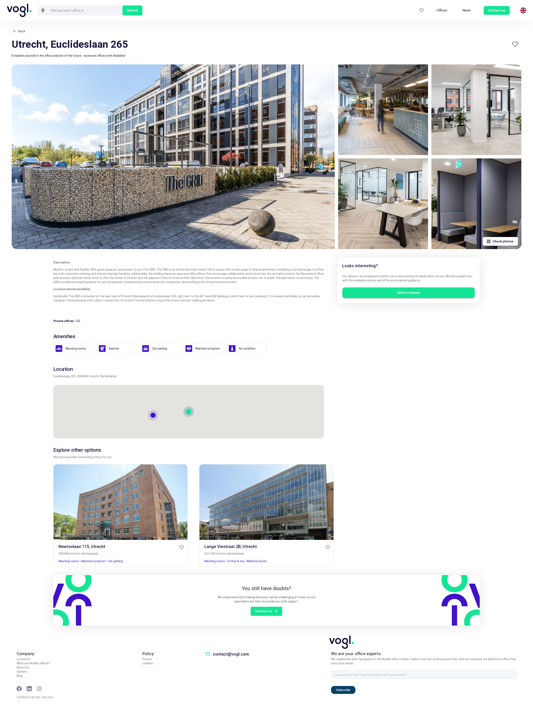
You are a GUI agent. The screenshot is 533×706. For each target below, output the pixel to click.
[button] (515, 44)
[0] (421, 10)
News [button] (466, 10)
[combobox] (85, 10)
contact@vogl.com (231, 654)
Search (132, 10)
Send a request (408, 293)
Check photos (503, 241)
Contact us (263, 611)
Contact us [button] (496, 10)
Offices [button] (442, 10)
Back (21, 31)
